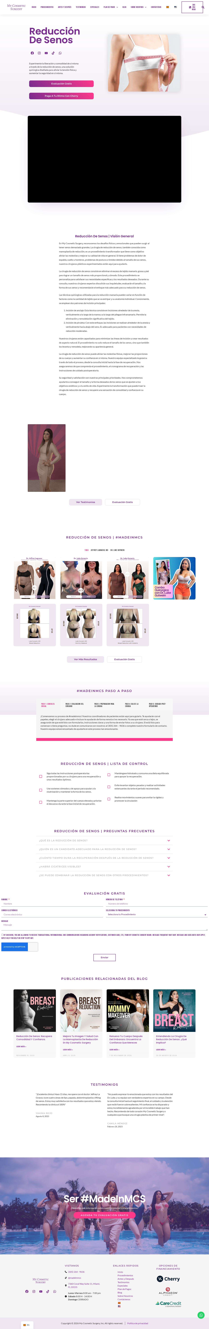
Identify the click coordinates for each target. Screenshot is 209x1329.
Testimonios (81, 7)
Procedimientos (47, 7)
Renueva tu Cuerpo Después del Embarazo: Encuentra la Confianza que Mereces (126, 1039)
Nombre (4, 900)
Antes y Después (64, 7)
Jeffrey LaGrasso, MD (99, 550)
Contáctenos (156, 7)
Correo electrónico (9, 910)
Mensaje (4, 921)
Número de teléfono (114, 900)
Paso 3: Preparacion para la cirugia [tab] (104, 705)
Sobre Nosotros (137, 7)
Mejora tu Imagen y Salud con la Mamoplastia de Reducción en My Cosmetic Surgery (80, 1039)
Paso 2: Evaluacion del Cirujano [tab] (75, 705)
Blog (124, 7)
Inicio (34, 7)
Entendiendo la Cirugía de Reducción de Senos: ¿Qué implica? (171, 1039)
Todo (86, 550)
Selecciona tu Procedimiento (118, 910)
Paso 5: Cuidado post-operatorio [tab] (157, 705)
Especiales (94, 7)
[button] (203, 7)
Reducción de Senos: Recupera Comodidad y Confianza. (34, 1038)
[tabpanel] (104, 725)
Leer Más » (21, 1046)
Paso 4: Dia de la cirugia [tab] (131, 705)
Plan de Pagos (109, 7)
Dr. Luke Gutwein (117, 550)
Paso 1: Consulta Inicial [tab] (47, 705)
